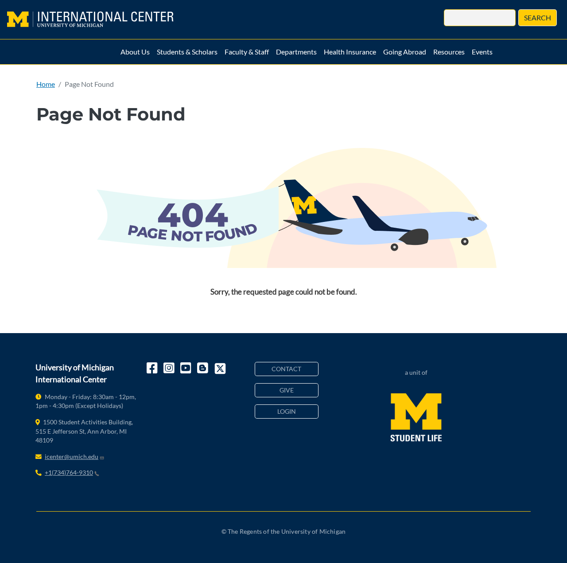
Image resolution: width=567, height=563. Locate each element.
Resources (449, 51)
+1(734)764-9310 (69, 472)
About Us (135, 51)
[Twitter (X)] (220, 368)
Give (287, 390)
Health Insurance (350, 51)
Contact (286, 369)
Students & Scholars (187, 51)
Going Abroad (404, 51)
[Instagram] (169, 368)
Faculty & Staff (247, 51)
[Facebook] (153, 368)
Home (45, 84)
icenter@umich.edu (71, 456)
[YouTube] (186, 368)
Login (286, 411)
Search (537, 17)
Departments (296, 51)
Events (482, 51)
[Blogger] (203, 368)
